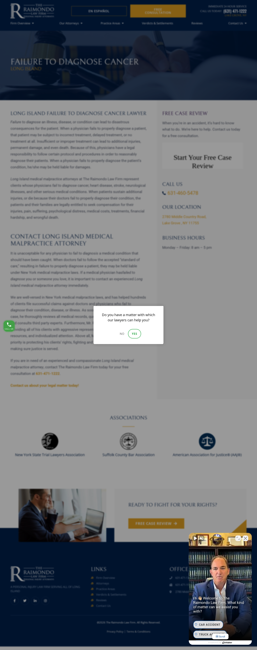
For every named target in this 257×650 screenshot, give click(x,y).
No (122, 334)
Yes (134, 334)
